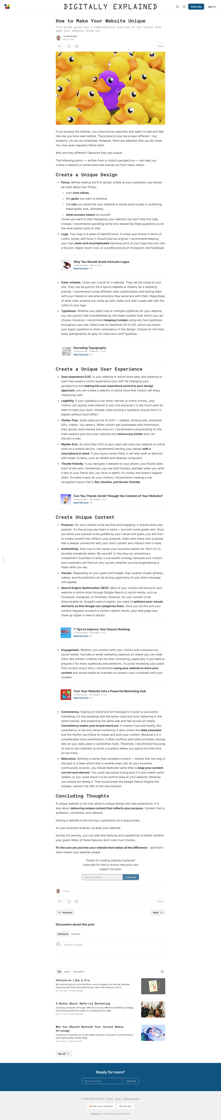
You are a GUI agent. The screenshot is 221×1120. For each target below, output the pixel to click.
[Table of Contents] (3, 560)
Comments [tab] (63, 934)
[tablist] (69, 934)
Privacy (109, 1098)
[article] (110, 987)
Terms (118, 1098)
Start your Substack (102, 1106)
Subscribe (196, 6)
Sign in (212, 6)
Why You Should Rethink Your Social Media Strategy (89, 1028)
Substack (95, 1113)
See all (62, 1053)
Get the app (125, 1106)
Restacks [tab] (75, 934)
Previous (67, 912)
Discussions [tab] (78, 971)
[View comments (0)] (69, 46)
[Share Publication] (184, 7)
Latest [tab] (67, 971)
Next (156, 912)
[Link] (51, 174)
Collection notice (131, 1098)
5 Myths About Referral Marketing (83, 1003)
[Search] (177, 7)
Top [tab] (59, 971)
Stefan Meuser (70, 36)
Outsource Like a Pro (73, 980)
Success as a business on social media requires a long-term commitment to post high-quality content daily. (95, 1036)
